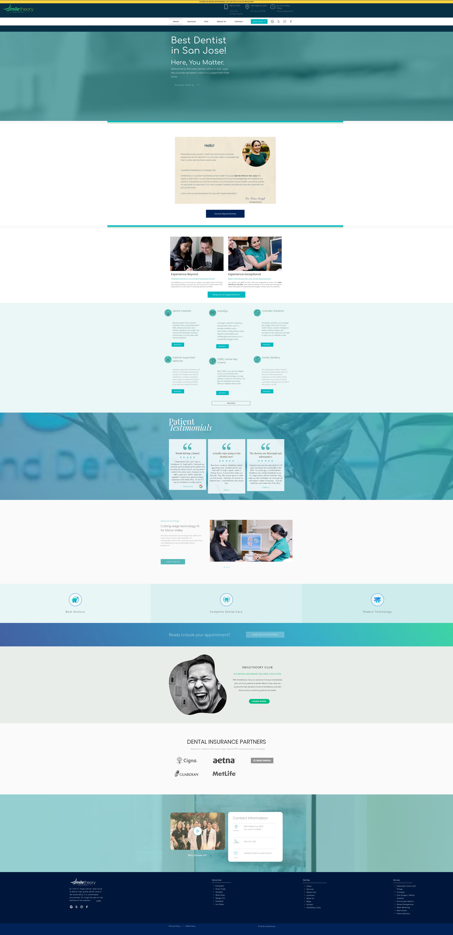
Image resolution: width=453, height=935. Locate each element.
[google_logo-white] (71, 906)
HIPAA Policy (190, 926)
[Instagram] (285, 21)
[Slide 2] (228, 492)
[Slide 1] (225, 492)
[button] (272, 6)
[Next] (289, 464)
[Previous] (164, 464)
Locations (311, 895)
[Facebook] (291, 21)
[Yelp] (278, 21)
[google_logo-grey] (272, 21)
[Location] (226, 6)
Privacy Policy (174, 926)
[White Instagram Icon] (81, 906)
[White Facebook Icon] (86, 906)
